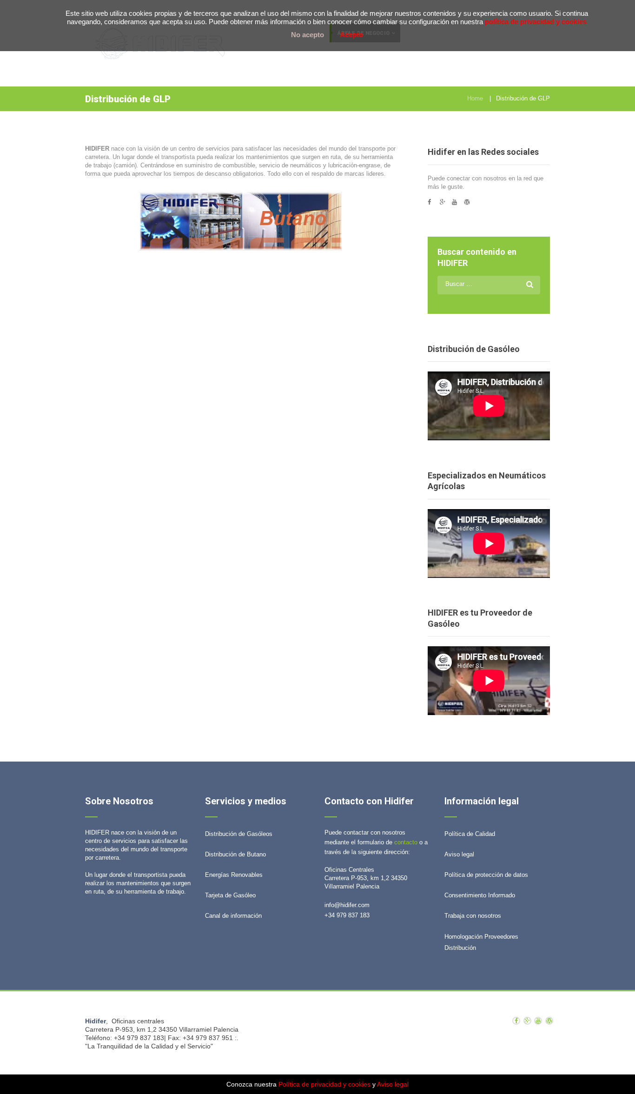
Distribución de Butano (235, 854)
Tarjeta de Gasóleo (230, 895)
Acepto (351, 35)
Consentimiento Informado (479, 895)
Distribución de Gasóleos (238, 833)
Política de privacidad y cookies (324, 1084)
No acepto (307, 35)
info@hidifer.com (347, 905)
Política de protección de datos (486, 874)
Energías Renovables (234, 874)
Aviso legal (459, 854)
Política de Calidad (469, 833)
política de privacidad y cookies (536, 22)
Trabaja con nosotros (472, 915)
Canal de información (233, 915)
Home (475, 98)
